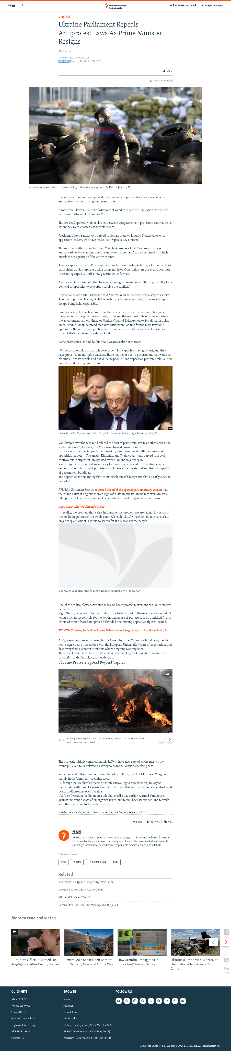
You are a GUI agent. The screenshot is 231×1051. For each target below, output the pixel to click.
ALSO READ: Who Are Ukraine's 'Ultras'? (82, 507)
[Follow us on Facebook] (159, 1001)
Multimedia (70, 1019)
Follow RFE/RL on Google (183, 5)
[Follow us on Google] (143, 1001)
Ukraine (64, 16)
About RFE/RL (19, 999)
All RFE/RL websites (212, 5)
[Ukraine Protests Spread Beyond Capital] (115, 701)
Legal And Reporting (23, 1025)
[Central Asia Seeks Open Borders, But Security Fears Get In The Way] (88, 942)
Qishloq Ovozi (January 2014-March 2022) (87, 1025)
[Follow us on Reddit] (126, 1001)
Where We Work (20, 1006)
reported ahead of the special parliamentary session (128, 490)
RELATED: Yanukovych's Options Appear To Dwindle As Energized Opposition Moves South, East (114, 630)
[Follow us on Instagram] (135, 1001)
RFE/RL (66, 51)
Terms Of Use (19, 1012)
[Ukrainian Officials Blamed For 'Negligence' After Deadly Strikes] (35, 942)
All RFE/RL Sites (20, 1031)
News (66, 999)
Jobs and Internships (23, 1019)
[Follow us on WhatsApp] (175, 1001)
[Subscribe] (183, 1001)
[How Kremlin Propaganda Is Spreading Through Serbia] (142, 942)
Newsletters (70, 1012)
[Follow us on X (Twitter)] (151, 1001)
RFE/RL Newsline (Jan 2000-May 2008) (86, 1031)
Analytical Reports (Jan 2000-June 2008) (87, 1038)
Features (68, 1006)
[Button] (167, 71)
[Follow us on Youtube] (119, 1001)
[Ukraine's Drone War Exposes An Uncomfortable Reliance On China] (195, 942)
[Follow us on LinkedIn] (167, 1001)
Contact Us (17, 1038)
